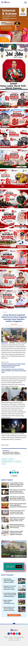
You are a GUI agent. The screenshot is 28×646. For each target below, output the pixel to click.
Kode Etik (11, 637)
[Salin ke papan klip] (18, 472)
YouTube (20, 635)
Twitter (17, 635)
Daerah (11, 459)
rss (14, 638)
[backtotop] (14, 624)
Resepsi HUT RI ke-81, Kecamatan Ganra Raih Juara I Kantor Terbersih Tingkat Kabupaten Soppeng (10, 587)
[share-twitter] (13, 472)
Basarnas (5, 459)
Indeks (17, 638)
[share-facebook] (10, 472)
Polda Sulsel (17, 461)
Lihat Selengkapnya (13, 615)
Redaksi (6, 637)
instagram (11, 638)
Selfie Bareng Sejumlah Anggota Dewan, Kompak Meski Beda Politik (9, 580)
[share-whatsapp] (15, 472)
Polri (4, 463)
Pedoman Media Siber (19, 637)
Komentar (14, 475)
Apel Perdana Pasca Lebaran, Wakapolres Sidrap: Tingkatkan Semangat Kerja (11, 453)
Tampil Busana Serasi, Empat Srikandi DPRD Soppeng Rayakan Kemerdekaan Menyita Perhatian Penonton (10, 594)
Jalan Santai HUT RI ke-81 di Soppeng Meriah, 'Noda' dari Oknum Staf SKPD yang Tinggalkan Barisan (9, 609)
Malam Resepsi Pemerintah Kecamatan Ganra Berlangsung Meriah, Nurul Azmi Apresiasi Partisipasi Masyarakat (10, 602)
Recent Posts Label (14, 559)
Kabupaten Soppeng (7, 461)
